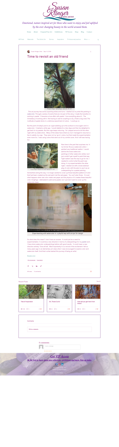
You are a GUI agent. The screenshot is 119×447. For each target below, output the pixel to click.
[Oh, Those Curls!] (59, 292)
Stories (51, 39)
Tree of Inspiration (27, 302)
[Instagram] (59, 364)
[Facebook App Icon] (57, 364)
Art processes (31, 260)
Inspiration (60, 39)
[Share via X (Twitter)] (32, 266)
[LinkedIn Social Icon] (62, 364)
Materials (30, 39)
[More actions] (91, 52)
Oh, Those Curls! (54, 302)
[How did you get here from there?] (87, 292)
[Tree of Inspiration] (31, 292)
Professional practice (74, 39)
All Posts (21, 39)
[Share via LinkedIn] (36, 266)
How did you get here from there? (86, 302)
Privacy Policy (59, 372)
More (86, 39)
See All (98, 281)
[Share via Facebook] (28, 266)
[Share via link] (41, 266)
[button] (98, 39)
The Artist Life (41, 39)
